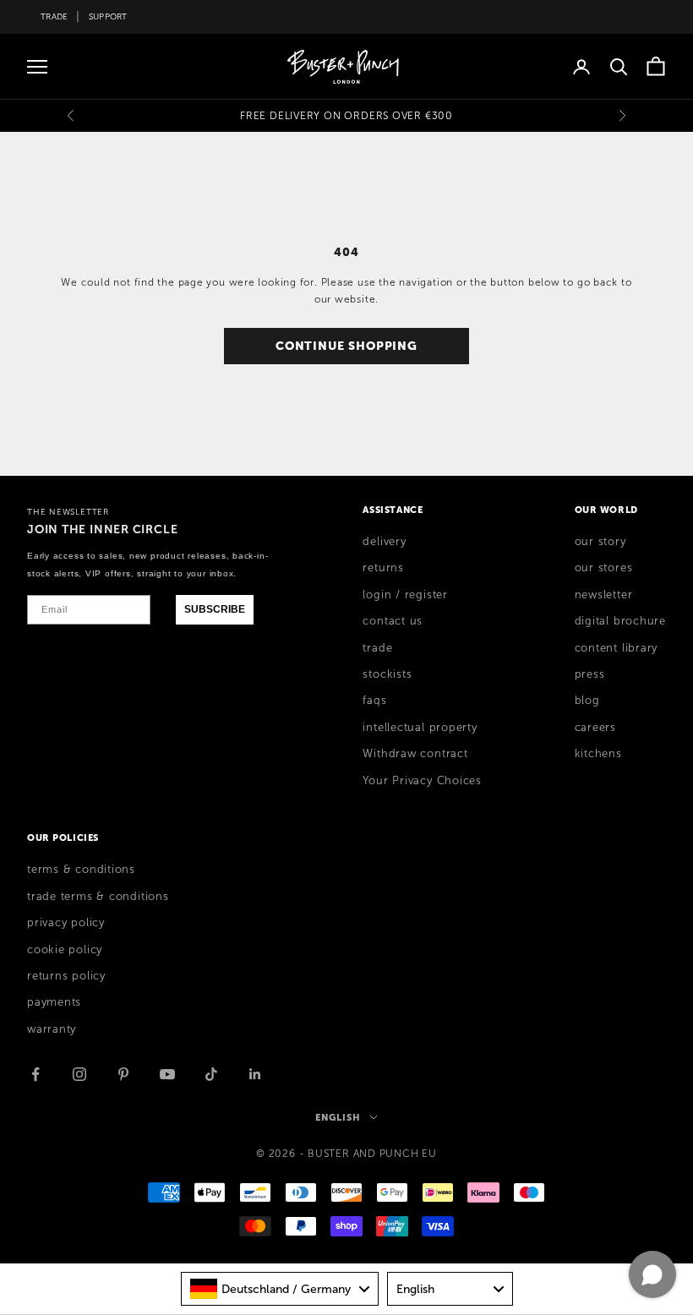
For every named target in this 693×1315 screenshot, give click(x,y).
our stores (604, 568)
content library (616, 648)
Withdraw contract (415, 754)
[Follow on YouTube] (167, 1074)
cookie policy (64, 950)
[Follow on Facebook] (35, 1074)
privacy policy (66, 923)
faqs (374, 701)
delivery (384, 542)
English (337, 1117)
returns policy (66, 976)
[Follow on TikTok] (211, 1074)
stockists (387, 674)
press (590, 674)
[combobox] (280, 1289)
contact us (393, 621)
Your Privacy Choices (422, 781)
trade (377, 648)
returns (383, 568)
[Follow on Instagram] (79, 1074)
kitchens (598, 754)
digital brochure (620, 621)
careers (595, 728)
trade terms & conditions (98, 897)
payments (54, 1002)
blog (587, 701)
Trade (54, 16)
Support (108, 16)
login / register (405, 595)
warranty (51, 1029)
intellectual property (420, 728)
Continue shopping (346, 345)
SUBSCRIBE (214, 609)
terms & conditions (81, 870)
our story (600, 542)
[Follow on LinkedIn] (255, 1074)
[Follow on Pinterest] (123, 1074)
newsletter (604, 595)
